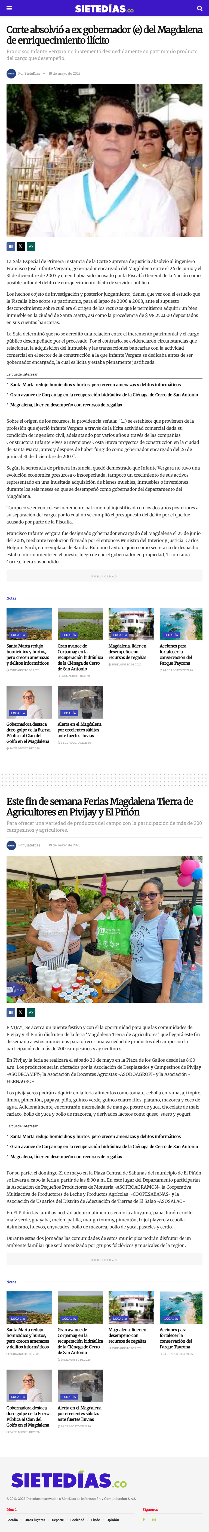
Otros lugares (35, 1520)
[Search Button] (199, 8)
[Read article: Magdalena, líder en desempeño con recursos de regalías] (131, 624)
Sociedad (77, 1520)
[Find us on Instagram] (154, 1520)
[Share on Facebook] (11, 246)
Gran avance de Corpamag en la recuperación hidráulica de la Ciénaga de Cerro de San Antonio (104, 394)
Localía (18, 635)
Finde (95, 1520)
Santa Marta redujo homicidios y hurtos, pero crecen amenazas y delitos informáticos (95, 384)
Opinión (113, 1520)
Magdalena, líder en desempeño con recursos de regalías (66, 404)
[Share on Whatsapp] (31, 246)
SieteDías (32, 73)
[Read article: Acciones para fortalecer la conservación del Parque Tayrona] (182, 624)
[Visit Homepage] (104, 8)
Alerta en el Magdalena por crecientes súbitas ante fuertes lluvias (80, 730)
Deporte (58, 1520)
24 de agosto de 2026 (177, 670)
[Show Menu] (9, 8)
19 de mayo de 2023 (65, 73)
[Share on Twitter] (21, 246)
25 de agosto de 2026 (24, 670)
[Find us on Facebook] (144, 1520)
